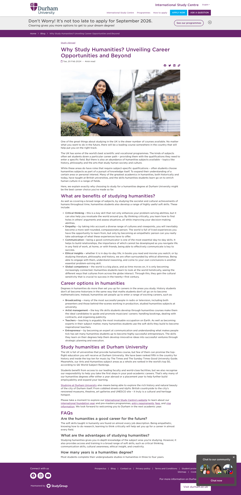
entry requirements (143, 403)
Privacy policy (143, 468)
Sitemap (182, 472)
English (205, 5)
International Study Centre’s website (126, 400)
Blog (113, 468)
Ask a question (199, 12)
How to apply (160, 13)
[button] (216, 480)
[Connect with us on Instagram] (41, 475)
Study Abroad (68, 43)
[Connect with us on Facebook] (33, 475)
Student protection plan (194, 468)
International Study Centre (177, 5)
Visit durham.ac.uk (195, 486)
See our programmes (189, 23)
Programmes (143, 13)
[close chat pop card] (234, 457)
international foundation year (78, 403)
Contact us (125, 468)
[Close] (209, 21)
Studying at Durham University (79, 385)
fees (157, 403)
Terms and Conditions (166, 468)
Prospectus (100, 468)
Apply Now (178, 12)
